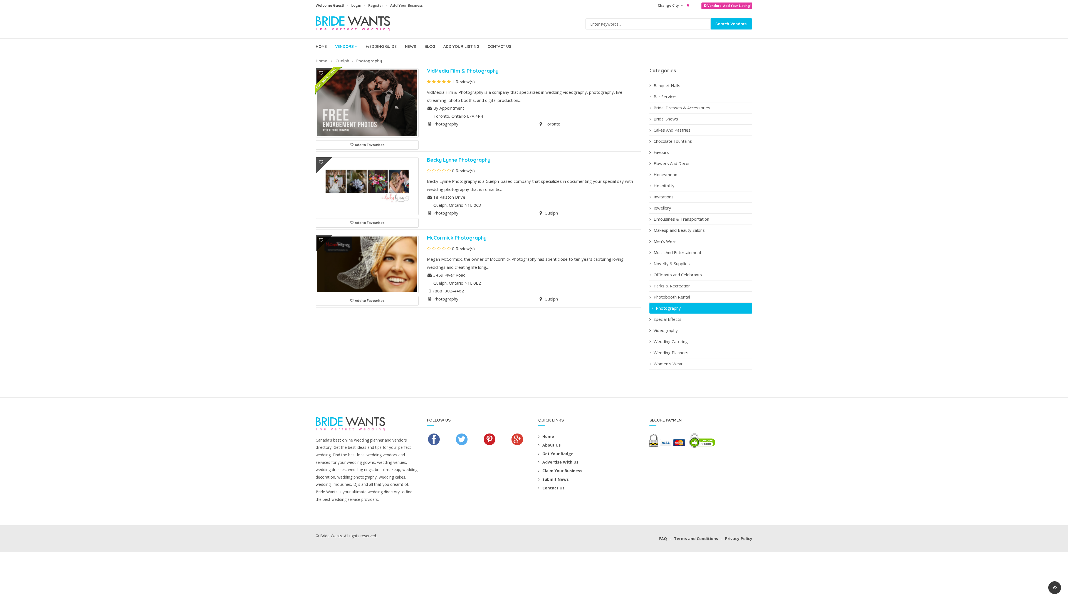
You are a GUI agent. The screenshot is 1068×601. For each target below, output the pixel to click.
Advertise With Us (560, 462)
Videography (666, 330)
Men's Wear (665, 241)
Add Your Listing (461, 46)
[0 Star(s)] (439, 171)
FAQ (663, 538)
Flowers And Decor (672, 163)
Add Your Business (406, 5)
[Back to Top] (1054, 587)
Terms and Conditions (696, 538)
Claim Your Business (562, 470)
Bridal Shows (666, 119)
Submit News (555, 479)
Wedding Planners (671, 352)
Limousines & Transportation (681, 219)
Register (375, 5)
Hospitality (664, 185)
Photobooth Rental (672, 297)
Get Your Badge (557, 453)
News (410, 46)
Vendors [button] (344, 46)
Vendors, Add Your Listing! (729, 6)
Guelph (342, 60)
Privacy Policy (738, 538)
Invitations (664, 196)
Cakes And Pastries (672, 130)
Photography (668, 308)
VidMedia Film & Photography (462, 71)
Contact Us (499, 46)
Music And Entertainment (677, 252)
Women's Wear (668, 363)
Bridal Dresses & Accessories (682, 107)
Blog (429, 46)
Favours (661, 152)
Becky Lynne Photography (458, 160)
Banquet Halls (667, 85)
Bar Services (666, 96)
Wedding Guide (381, 46)
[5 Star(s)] (439, 82)
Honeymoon (665, 174)
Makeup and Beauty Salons (679, 230)
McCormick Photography (456, 238)
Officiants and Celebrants (678, 274)
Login (356, 5)
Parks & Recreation (672, 286)
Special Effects (667, 319)
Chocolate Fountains (673, 141)
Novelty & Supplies (672, 263)
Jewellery (662, 208)
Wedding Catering (671, 341)
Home (321, 46)
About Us (551, 445)
